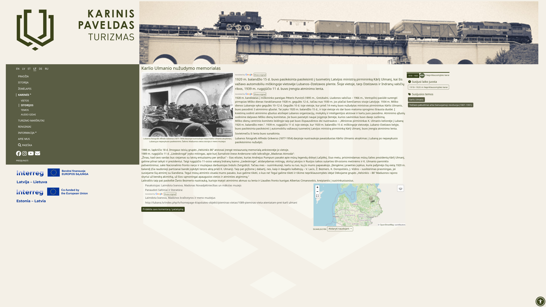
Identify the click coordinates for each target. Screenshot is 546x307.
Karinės (23, 95)
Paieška (26, 145)
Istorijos (27, 105)
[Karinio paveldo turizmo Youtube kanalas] (31, 154)
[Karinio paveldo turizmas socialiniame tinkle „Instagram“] (24, 154)
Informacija (26, 132)
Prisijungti (22, 160)
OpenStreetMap (387, 224)
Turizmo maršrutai (31, 120)
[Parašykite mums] (37, 154)
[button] (260, 75)
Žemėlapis (24, 88)
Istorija (23, 82)
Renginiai (24, 126)
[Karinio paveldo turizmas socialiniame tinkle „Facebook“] (18, 154)
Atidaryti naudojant (339, 228)
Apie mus (24, 139)
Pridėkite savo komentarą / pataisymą (163, 209)
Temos (25, 110)
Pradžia (23, 76)
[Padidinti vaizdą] (187, 104)
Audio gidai (28, 114)
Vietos (25, 100)
